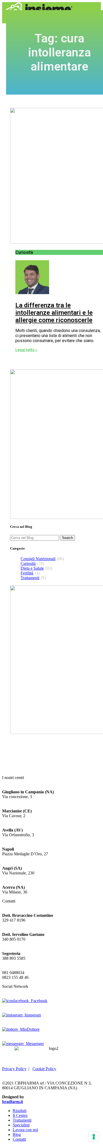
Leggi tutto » (26, 350)
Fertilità (27, 573)
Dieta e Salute (32, 568)
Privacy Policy (14, 1069)
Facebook (38, 1000)
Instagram (31, 1015)
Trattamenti (30, 578)
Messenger (34, 1043)
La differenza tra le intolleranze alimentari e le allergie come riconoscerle (54, 313)
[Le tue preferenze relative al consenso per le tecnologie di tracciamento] (94, 1137)
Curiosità (28, 563)
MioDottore (29, 1029)
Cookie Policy (44, 1069)
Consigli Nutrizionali (38, 558)
